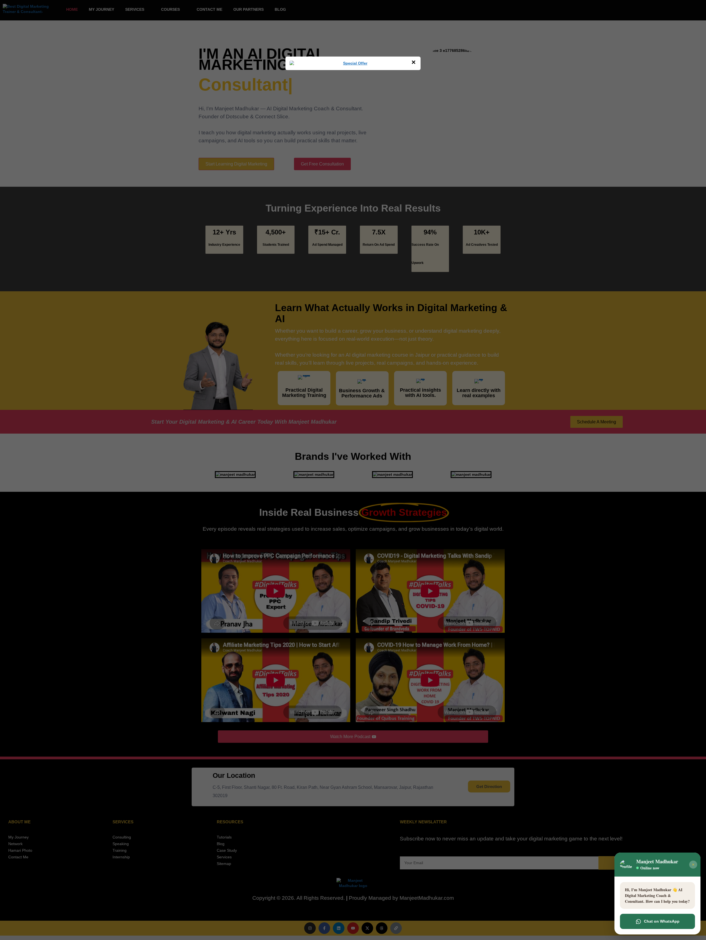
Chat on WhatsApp (662, 921)
